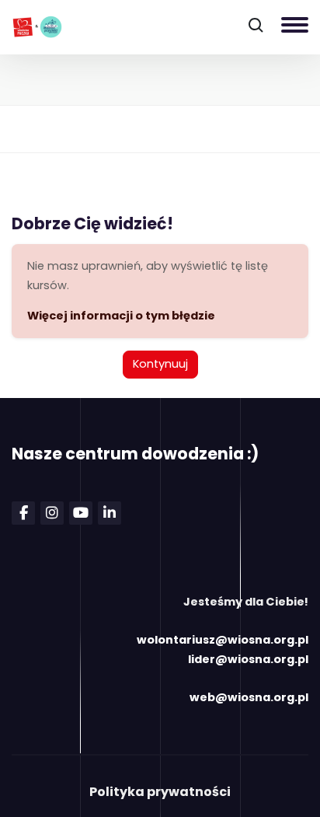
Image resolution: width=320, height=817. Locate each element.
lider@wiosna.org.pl (248, 659)
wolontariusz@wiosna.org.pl (222, 640)
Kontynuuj (160, 364)
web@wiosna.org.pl (249, 697)
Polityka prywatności (160, 792)
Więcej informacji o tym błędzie (121, 315)
